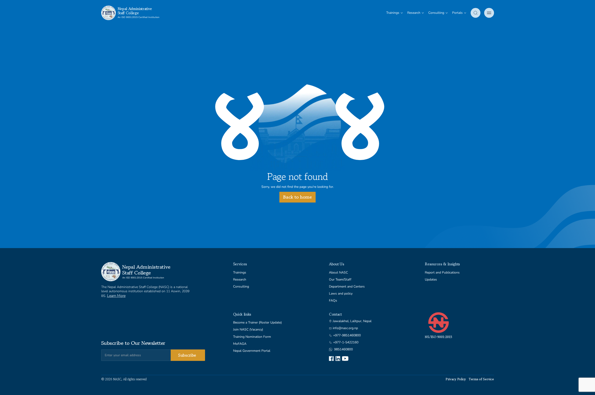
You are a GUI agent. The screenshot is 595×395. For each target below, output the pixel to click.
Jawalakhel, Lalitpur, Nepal (352, 321)
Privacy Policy (456, 379)
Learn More (116, 295)
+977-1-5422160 (345, 342)
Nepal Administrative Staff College (135, 11)
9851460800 (343, 349)
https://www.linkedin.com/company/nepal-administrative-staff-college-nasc (337, 358)
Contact (335, 314)
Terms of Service (481, 379)
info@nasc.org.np (345, 328)
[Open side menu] (489, 13)
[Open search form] (475, 13)
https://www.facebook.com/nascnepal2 (331, 358)
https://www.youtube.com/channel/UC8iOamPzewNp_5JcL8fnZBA (345, 358)
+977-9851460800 (347, 335)
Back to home (297, 197)
